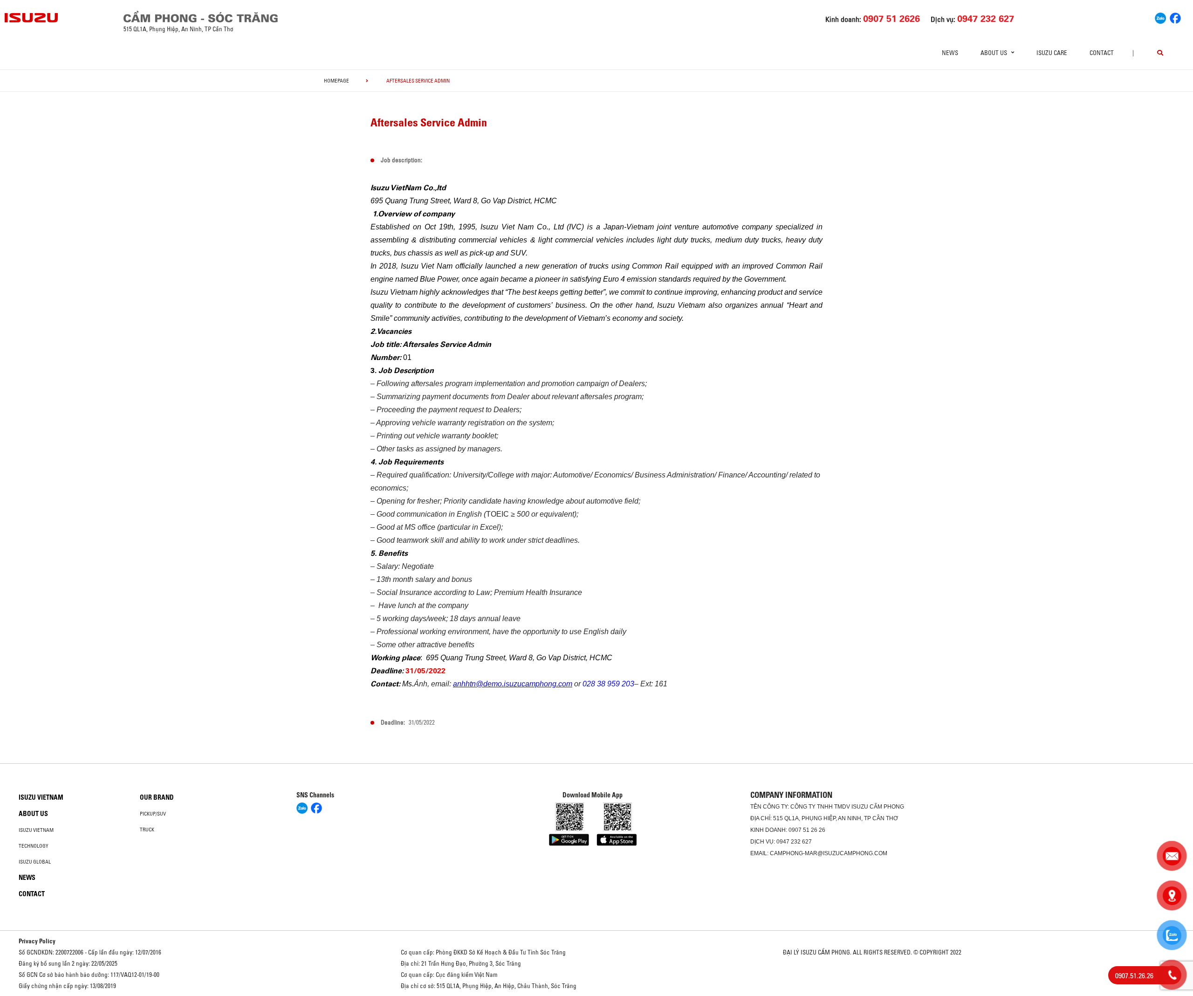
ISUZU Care (1051, 52)
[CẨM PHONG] (32, 17)
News (950, 52)
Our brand (157, 797)
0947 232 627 (794, 841)
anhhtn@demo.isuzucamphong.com (512, 684)
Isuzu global (35, 861)
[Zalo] (1160, 16)
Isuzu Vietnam (41, 797)
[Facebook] (1175, 16)
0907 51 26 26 (806, 830)
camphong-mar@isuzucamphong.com (828, 853)
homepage (336, 80)
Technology (33, 846)
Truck (147, 829)
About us (33, 813)
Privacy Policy (37, 941)
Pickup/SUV (153, 813)
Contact (1102, 52)
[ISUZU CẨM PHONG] (301, 16)
